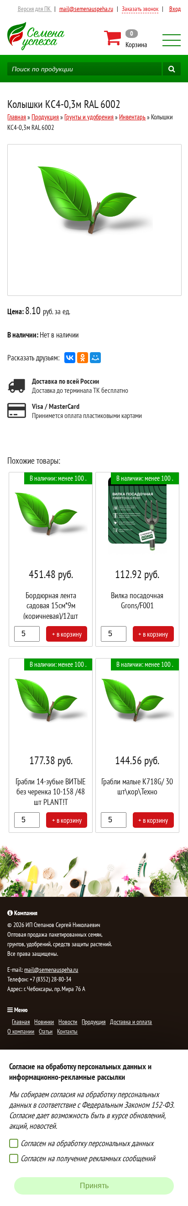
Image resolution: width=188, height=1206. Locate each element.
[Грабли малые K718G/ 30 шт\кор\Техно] (137, 745)
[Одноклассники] (82, 357)
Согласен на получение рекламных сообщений (88, 1158)
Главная (16, 117)
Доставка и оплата (131, 1022)
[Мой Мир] (95, 357)
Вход (175, 9)
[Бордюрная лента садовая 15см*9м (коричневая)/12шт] (50, 559)
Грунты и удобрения (89, 117)
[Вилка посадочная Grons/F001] (137, 559)
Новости (67, 1022)
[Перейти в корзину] (126, 38)
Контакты (67, 1031)
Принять (94, 1186)
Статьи (45, 1031)
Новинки (44, 1022)
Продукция (45, 117)
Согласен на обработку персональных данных (87, 1143)
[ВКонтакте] (69, 357)
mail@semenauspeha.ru (86, 9)
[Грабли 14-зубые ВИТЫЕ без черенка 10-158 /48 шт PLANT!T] (50, 745)
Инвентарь (132, 117)
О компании (20, 1031)
